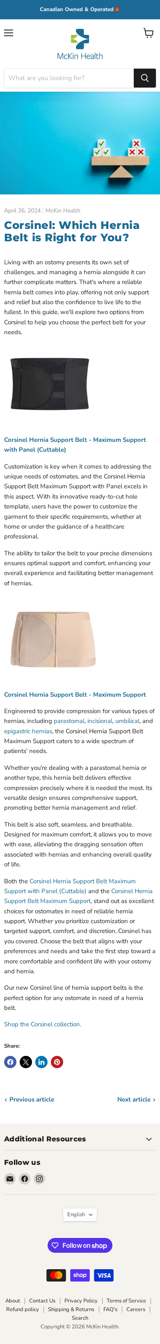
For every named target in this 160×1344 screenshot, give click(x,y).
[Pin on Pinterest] (57, 1062)
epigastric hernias (28, 731)
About (12, 1301)
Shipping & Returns (71, 1309)
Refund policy (22, 1309)
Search (80, 1318)
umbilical (127, 721)
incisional (99, 721)
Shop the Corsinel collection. (42, 1024)
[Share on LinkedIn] (41, 1062)
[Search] (145, 78)
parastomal (69, 721)
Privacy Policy (81, 1301)
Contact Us (42, 1301)
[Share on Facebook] (10, 1062)
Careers (135, 1309)
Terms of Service (126, 1301)
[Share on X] (26, 1062)
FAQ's (110, 1309)
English (76, 1214)
